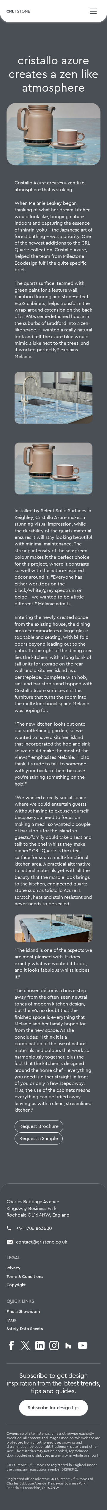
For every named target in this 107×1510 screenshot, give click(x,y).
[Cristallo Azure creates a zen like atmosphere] (54, 134)
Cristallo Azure (70, 249)
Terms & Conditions (25, 1276)
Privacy (14, 1268)
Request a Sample (38, 1138)
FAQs (11, 1320)
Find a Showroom (23, 1311)
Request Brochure (39, 1126)
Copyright (16, 1285)
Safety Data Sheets (25, 1329)
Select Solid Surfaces (63, 510)
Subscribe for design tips (53, 1407)
